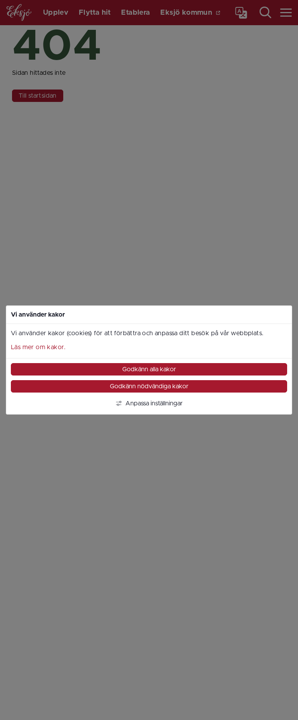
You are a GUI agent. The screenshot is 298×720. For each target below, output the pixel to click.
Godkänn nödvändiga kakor (149, 386)
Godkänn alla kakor (149, 369)
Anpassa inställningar (154, 403)
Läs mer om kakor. (38, 347)
